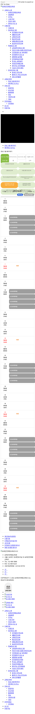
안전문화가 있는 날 (18, 54)
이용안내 (7, 26)
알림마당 (11, 88)
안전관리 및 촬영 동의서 (12, 545)
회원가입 (7, 108)
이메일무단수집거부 (10, 541)
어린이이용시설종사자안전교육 (22, 50)
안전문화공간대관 (17, 59)
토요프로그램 (22, 157)
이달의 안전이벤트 (18, 68)
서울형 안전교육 (30, 158)
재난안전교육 (16, 39)
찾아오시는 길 (12, 23)
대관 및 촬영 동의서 (10, 547)
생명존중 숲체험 (17, 57)
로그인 (6, 106)
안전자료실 (7, 101)
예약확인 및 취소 (13, 83)
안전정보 (11, 103)
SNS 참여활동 (16, 77)
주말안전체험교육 (17, 63)
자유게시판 (11, 97)
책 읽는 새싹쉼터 (17, 61)
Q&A (9, 99)
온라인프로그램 (13, 70)
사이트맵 (7, 543)
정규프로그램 (12, 30)
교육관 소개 (8, 10)
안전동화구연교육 (17, 32)
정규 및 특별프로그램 (4, 158)
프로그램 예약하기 (14, 81)
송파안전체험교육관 (14, 12)
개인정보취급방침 (10, 536)
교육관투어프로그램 (18, 48)
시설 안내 (11, 19)
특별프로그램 (12, 46)
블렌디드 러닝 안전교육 (19, 74)
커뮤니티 (7, 86)
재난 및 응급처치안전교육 (9, 177)
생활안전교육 (16, 34)
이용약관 (7, 538)
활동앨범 (11, 92)
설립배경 (11, 14)
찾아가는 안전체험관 (18, 66)
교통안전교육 (16, 37)
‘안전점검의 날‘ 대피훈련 (19, 52)
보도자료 (11, 90)
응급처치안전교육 (17, 43)
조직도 (10, 17)
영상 (9, 94)
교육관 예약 (8, 79)
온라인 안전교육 (17, 72)
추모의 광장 (12, 21)
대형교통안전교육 (17, 41)
